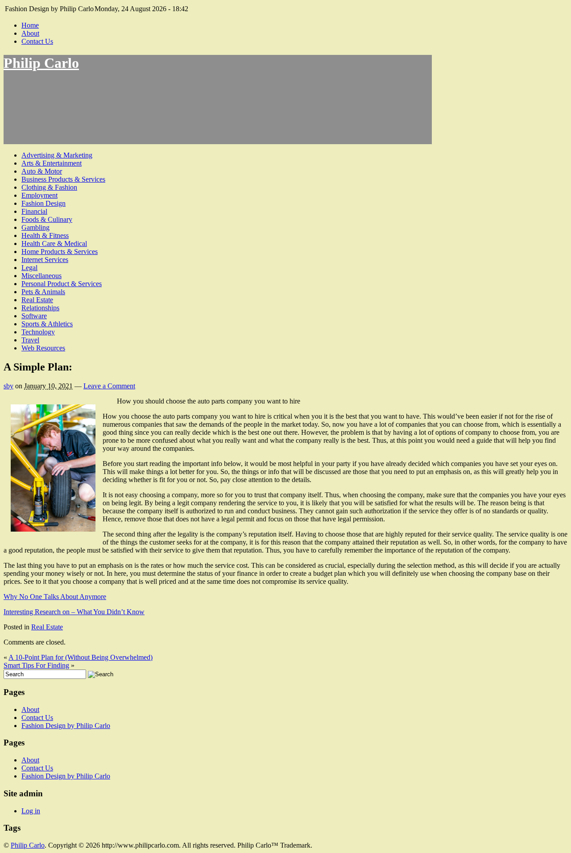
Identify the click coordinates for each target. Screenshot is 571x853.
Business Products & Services (63, 179)
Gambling (35, 227)
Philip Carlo (41, 63)
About (30, 33)
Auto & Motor (41, 171)
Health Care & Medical (54, 243)
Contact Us (37, 41)
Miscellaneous (41, 275)
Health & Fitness (45, 235)
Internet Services (44, 259)
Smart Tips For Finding (36, 665)
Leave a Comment (109, 386)
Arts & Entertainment (51, 163)
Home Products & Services (59, 251)
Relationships (40, 308)
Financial (34, 211)
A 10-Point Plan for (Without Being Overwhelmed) (80, 657)
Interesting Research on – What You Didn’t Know (74, 612)
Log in (30, 811)
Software (34, 316)
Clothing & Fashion (49, 187)
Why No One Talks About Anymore (55, 596)
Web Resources (43, 348)
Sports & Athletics (47, 324)
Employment (39, 195)
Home (30, 25)
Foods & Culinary (46, 219)
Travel (30, 340)
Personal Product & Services (61, 283)
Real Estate (37, 300)
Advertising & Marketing (56, 155)
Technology (38, 332)
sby (8, 386)
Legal (29, 267)
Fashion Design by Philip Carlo (65, 725)
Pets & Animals (43, 291)
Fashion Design (43, 203)
